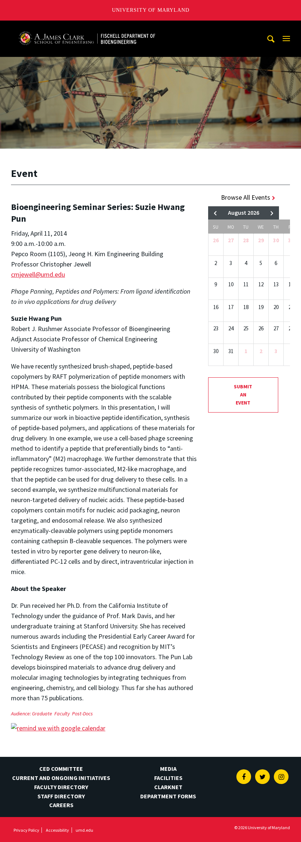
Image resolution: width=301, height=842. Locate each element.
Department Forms (168, 796)
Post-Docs (82, 713)
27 (231, 240)
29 (261, 240)
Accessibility (57, 830)
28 (246, 240)
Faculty (62, 713)
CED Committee (61, 768)
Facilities (168, 777)
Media (168, 768)
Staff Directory (61, 796)
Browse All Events (245, 197)
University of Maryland (150, 10)
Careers (61, 805)
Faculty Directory (61, 787)
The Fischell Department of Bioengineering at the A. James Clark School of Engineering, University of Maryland (87, 27)
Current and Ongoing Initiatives (61, 777)
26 (216, 240)
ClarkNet (168, 787)
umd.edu (84, 830)
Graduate (42, 713)
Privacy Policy (26, 830)
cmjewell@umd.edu (38, 274)
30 (276, 240)
